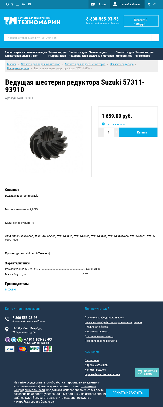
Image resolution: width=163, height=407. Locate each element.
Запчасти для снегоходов (144, 54)
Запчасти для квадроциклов (78, 54)
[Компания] (7, 4)
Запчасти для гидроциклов (57, 54)
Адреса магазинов (96, 364)
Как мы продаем (95, 369)
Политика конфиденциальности (104, 317)
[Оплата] (17, 4)
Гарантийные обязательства (102, 374)
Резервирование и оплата (101, 340)
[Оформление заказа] (154, 4)
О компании (92, 360)
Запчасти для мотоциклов (125, 54)
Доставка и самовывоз (99, 336)
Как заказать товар (97, 331)
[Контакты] (12, 4)
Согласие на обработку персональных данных (113, 322)
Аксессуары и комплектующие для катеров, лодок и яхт (26, 54)
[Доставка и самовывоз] (23, 4)
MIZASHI (10, 289)
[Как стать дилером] (29, 4)
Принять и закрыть (128, 392)
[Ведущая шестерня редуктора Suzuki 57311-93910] (48, 141)
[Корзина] (148, 4)
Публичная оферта (96, 326)
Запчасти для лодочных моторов (101, 54)
